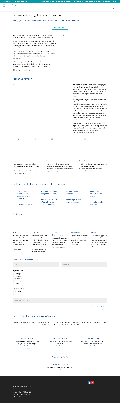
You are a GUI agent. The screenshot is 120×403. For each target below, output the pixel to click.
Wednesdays (19, 278)
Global (114, 1)
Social (100, 1)
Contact (107, 1)
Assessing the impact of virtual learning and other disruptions (49, 202)
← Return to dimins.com (46, 1)
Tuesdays (18, 276)
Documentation (78, 1)
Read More (26, 348)
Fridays (17, 283)
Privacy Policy (17, 392)
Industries (67, 1)
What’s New (59, 1)
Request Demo (60, 27)
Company (92, 1)
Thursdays (18, 281)
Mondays (18, 274)
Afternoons (18, 294)
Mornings (18, 291)
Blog (86, 1)
